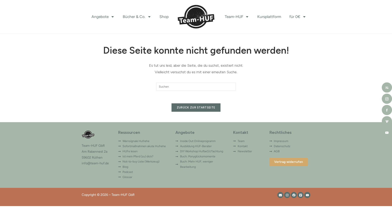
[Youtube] (307, 195)
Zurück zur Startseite (196, 107)
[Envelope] (280, 195)
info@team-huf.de (95, 163)
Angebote (100, 16)
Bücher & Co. (134, 16)
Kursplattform (269, 16)
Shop (164, 16)
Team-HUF (234, 16)
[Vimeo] (300, 195)
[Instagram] (287, 195)
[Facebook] (294, 195)
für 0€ (294, 16)
